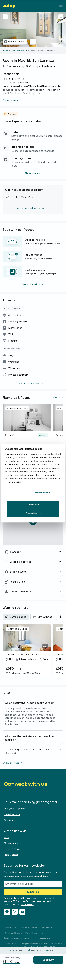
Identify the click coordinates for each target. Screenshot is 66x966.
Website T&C (10, 901)
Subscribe (33, 891)
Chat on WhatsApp (19, 198)
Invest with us (12, 814)
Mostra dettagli (42, 492)
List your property (14, 808)
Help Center (11, 854)
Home (5, 50)
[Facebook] (7, 912)
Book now (48, 959)
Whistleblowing (34, 933)
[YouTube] (22, 912)
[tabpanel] (33, 652)
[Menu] (61, 6)
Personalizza (31, 513)
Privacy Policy (27, 904)
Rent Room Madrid (19, 50)
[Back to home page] (9, 6)
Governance (11, 843)
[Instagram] (15, 912)
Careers (8, 820)
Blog (6, 837)
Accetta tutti (33, 505)
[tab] (16, 617)
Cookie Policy (46, 928)
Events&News (12, 848)
